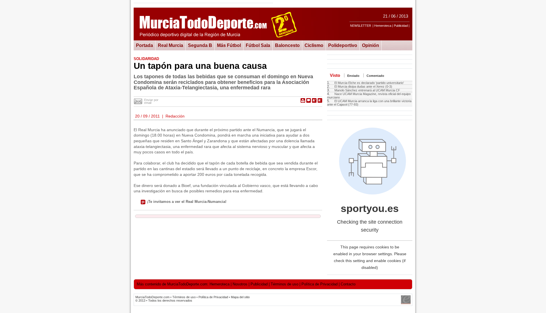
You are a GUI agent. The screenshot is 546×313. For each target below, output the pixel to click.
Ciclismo (314, 45)
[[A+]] (314, 100)
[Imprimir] (303, 100)
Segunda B (200, 45)
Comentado (375, 75)
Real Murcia (170, 45)
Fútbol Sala (258, 45)
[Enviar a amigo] (138, 101)
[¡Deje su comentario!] (308, 100)
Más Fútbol (229, 45)
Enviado (353, 75)
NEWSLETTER (360, 25)
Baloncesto (287, 45)
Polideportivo (342, 45)
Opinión (370, 45)
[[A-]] (320, 100)
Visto (335, 75)
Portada (144, 45)
